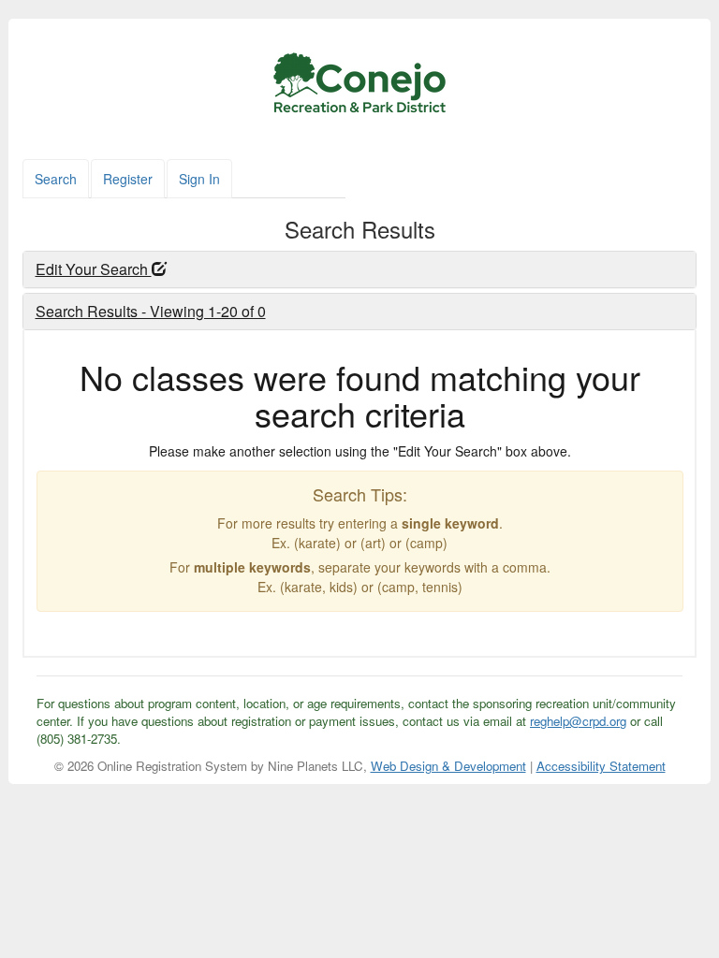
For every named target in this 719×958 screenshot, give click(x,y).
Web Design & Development (448, 766)
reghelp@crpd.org (578, 721)
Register (128, 178)
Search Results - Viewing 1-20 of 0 (151, 311)
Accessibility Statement (601, 766)
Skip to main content (92, 41)
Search (56, 178)
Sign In (199, 178)
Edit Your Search (94, 269)
